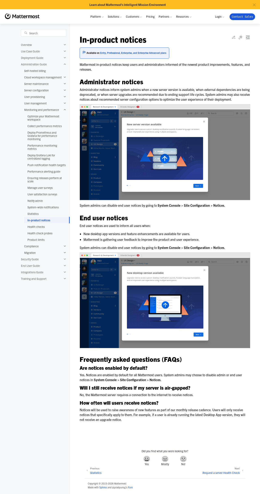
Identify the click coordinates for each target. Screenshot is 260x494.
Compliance (31, 246)
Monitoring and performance (41, 109)
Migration (30, 252)
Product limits (35, 239)
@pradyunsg (119, 487)
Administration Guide (34, 64)
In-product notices (38, 220)
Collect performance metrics (44, 126)
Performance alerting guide (43, 171)
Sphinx (103, 487)
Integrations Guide (32, 272)
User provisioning (34, 96)
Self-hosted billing (35, 70)
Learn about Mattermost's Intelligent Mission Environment (127, 4)
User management (35, 103)
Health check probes (39, 233)
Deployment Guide (32, 57)
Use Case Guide (30, 51)
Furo (130, 487)
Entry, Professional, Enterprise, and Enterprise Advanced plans (133, 52)
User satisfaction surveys (42, 194)
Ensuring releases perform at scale (44, 179)
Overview (26, 44)
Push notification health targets (46, 165)
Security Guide (30, 259)
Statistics (33, 213)
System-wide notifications (43, 207)
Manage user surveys (40, 187)
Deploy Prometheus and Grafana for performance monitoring (42, 136)
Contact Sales (242, 16)
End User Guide (30, 265)
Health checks (36, 226)
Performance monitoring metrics (42, 147)
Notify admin (35, 200)
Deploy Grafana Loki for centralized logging (41, 156)
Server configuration (36, 90)
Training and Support (34, 278)
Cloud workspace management (43, 77)
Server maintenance (36, 83)
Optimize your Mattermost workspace (43, 117)
